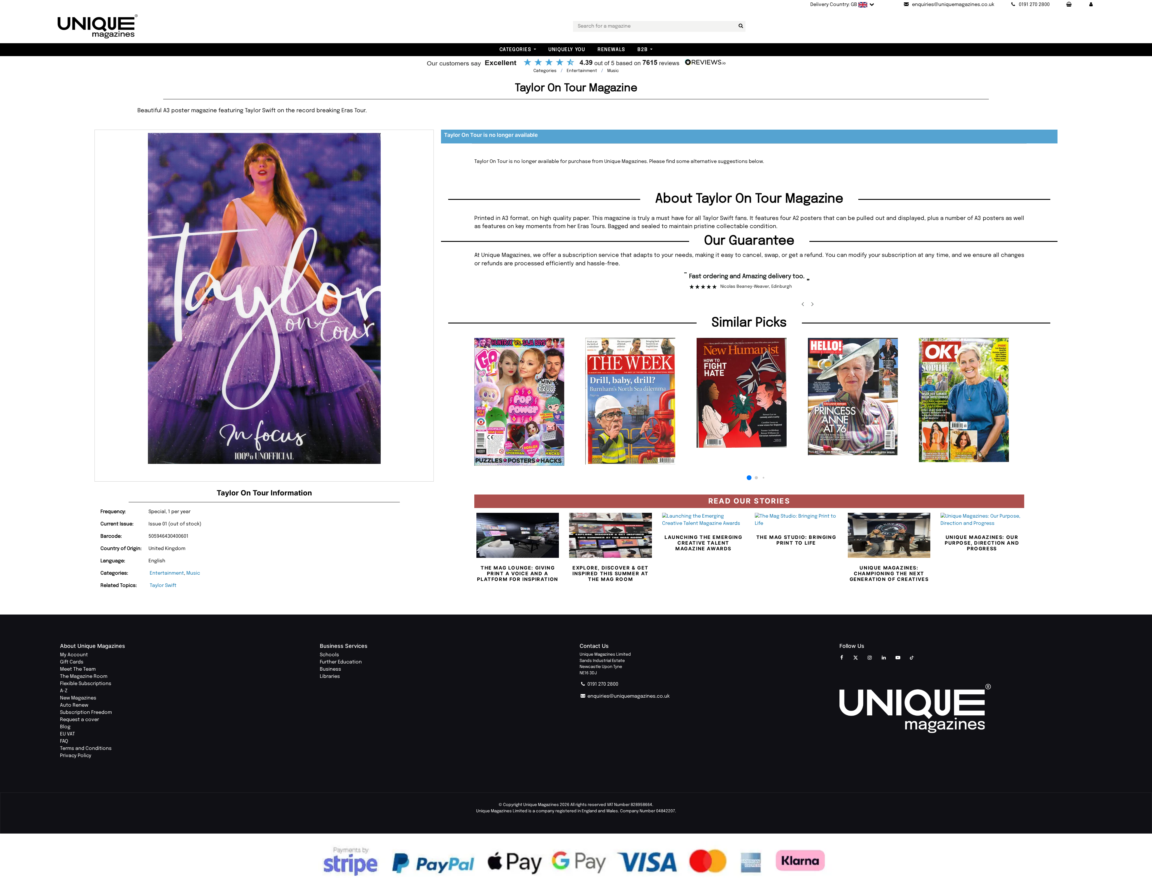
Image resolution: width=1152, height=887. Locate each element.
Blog (65, 726)
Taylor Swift (163, 585)
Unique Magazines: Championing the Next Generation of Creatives (889, 573)
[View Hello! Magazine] (860, 396)
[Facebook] (841, 658)
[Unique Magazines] (965, 708)
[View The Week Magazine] (638, 401)
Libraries (330, 676)
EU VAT (67, 734)
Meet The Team (78, 669)
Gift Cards (71, 662)
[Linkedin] (883, 658)
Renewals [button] (611, 49)
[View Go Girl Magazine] (527, 402)
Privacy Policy (75, 755)
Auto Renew (74, 705)
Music (193, 573)
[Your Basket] (1068, 4)
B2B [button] (643, 49)
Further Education (341, 662)
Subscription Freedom (86, 712)
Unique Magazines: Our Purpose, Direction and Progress (982, 543)
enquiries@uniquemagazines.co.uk (628, 696)
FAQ (64, 741)
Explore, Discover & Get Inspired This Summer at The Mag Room (610, 573)
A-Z (64, 690)
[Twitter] (855, 658)
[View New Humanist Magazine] (749, 393)
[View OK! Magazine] (971, 400)
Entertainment (167, 573)
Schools (329, 654)
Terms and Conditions (86, 748)
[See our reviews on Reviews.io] (576, 63)
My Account (74, 654)
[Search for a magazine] (740, 26)
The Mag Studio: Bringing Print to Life (796, 540)
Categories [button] (515, 49)
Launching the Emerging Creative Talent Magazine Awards (703, 543)
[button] (1091, 4)
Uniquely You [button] (566, 49)
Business (330, 669)
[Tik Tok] (912, 658)
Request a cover (79, 719)
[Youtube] (897, 658)
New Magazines (78, 698)
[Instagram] (869, 658)
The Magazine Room (83, 676)
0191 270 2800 (602, 684)
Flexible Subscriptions (85, 683)
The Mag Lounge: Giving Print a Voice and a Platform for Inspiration (517, 573)
